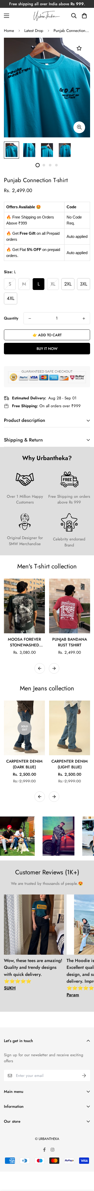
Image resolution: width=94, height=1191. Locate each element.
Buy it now (47, 348)
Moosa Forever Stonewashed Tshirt (24, 642)
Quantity (11, 318)
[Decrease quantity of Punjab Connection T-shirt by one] (30, 318)
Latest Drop (33, 30)
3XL (83, 284)
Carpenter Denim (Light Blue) (69, 764)
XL (53, 284)
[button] (84, 16)
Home (9, 30)
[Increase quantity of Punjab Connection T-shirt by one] (84, 318)
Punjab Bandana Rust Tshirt (69, 642)
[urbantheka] (47, 16)
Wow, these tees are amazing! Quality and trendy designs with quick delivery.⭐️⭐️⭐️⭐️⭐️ (33, 974)
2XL (68, 284)
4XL (10, 298)
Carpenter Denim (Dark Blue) (24, 764)
